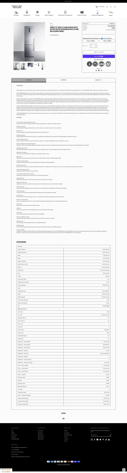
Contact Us (66, 439)
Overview (29, 80)
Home (51, 23)
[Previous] (12, 66)
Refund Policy (40, 433)
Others (111, 15)
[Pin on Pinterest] (101, 70)
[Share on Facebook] (96, 70)
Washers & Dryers (82, 15)
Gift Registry (13, 436)
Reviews (65, 441)
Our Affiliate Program (15, 439)
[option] (65, 1)
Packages (16, 15)
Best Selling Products (68, 434)
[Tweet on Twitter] (99, 70)
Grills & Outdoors (49, 15)
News (12, 430)
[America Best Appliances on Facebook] (94, 439)
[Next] (44, 66)
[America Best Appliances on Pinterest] (103, 439)
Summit (52, 25)
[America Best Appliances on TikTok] (106, 439)
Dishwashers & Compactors (65, 15)
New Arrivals (66, 433)
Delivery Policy (14, 434)
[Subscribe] (110, 435)
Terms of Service (41, 436)
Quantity (85, 45)
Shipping (63, 80)
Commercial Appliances (97, 15)
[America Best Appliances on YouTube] (97, 439)
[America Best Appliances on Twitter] (100, 439)
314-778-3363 (16, 449)
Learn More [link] (108, 38)
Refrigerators (27, 15)
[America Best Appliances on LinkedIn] (109, 439)
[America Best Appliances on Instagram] (92, 439)
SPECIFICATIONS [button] (21, 242)
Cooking (37, 15)
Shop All (65, 430)
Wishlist (12, 433)
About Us (98, 80)
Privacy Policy (40, 430)
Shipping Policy (40, 434)
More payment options (99, 59)
